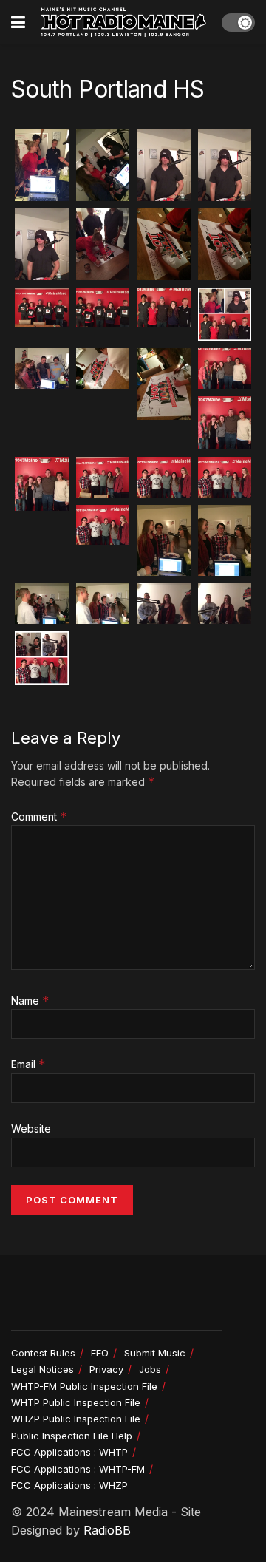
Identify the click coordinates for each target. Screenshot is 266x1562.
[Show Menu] (18, 22)
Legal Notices (42, 1369)
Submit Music (154, 1353)
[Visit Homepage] (123, 21)
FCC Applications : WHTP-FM (78, 1469)
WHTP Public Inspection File (75, 1402)
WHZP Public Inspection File (75, 1419)
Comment (39, 816)
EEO (100, 1353)
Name (30, 1000)
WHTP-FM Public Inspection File (84, 1386)
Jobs (150, 1369)
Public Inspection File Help (71, 1436)
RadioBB (107, 1530)
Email (28, 1064)
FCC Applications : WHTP (69, 1452)
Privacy (106, 1369)
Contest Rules (43, 1353)
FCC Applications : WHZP (69, 1485)
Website (31, 1128)
